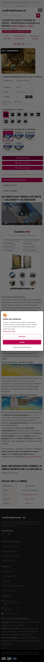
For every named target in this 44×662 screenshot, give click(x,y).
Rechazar (22, 336)
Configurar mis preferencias (22, 347)
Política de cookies (9, 331)
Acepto (22, 342)
